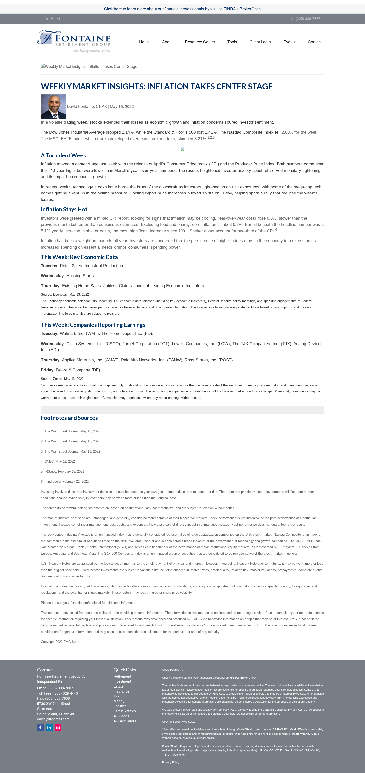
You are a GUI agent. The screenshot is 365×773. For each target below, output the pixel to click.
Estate (119, 686)
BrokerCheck (248, 677)
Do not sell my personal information (258, 713)
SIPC (285, 729)
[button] (167, 42)
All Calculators (125, 720)
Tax (116, 696)
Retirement (122, 676)
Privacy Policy (170, 762)
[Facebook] (52, 18)
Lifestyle (120, 705)
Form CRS (176, 669)
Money (119, 700)
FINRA (277, 729)
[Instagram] (58, 18)
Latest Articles (125, 710)
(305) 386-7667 (308, 18)
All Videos (121, 715)
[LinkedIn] (46, 18)
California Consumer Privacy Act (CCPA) (287, 709)
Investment (122, 681)
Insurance (121, 691)
